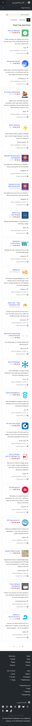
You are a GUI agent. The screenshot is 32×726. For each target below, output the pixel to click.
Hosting (27, 662)
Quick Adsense (14, 125)
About (28, 656)
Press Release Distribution (15, 585)
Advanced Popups (13, 61)
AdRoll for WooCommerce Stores (14, 616)
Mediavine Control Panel (15, 242)
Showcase (12, 656)
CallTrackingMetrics (13, 393)
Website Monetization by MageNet (12, 157)
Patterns (12, 665)
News (28, 659)
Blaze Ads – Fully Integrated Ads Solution (14, 304)
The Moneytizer (14, 487)
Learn (28, 671)
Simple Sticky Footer (12, 551)
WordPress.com (24, 685)
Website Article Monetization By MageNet (14, 185)
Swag (12, 680)
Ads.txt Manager (14, 30)
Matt (28, 688)
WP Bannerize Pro (13, 520)
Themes (12, 659)
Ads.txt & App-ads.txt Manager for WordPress (13, 455)
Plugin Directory (25, 8)
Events (13, 674)
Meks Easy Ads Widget (15, 214)
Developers (26, 677)
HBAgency (16, 270)
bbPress (26, 691)
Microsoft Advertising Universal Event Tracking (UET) (12, 335)
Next (10, 646)
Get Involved (11, 671)
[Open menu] (2, 2)
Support (27, 674)
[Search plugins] (7, 14)
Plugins (13, 662)
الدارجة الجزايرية (21, 702)
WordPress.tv (25, 680)
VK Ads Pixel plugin (13, 423)
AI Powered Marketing (12, 92)
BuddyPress (25, 695)
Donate (12, 677)
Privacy (28, 665)
